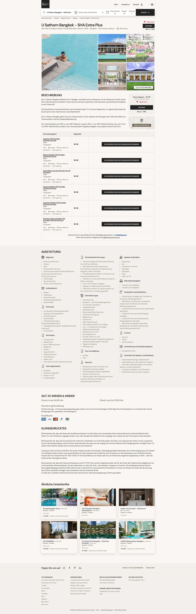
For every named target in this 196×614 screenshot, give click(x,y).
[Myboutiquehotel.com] (45, 4)
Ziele (116, 4)
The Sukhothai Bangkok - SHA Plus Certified (95, 542)
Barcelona (44, 602)
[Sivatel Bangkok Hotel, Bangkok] (59, 497)
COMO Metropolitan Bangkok (132, 541)
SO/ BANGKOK (48, 541)
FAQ (101, 594)
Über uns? (150, 568)
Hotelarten (125, 4)
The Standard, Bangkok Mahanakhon (91, 510)
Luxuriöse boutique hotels (79, 580)
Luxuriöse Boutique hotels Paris (52, 580)
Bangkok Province (66, 18)
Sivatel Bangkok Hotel (51, 509)
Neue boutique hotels (78, 594)
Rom (43, 596)
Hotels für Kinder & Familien (80, 591)
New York (44, 604)
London (44, 585)
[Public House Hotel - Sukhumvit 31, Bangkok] (137, 497)
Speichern (150, 22)
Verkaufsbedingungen (107, 580)
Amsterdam (45, 588)
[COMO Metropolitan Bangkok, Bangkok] (137, 530)
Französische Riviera (48, 583)
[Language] (153, 4)
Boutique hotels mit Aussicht (80, 588)
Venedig (44, 594)
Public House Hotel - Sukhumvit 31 (133, 510)
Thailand (56, 18)
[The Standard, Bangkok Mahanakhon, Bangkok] (98, 497)
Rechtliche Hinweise (107, 583)
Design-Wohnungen (77, 585)
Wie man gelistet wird (136, 580)
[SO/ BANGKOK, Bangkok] (59, 530)
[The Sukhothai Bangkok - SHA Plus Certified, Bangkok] (98, 530)
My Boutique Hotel (46, 18)
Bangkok (75, 18)
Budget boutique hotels (78, 583)
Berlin (43, 591)
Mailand (44, 599)
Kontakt (136, 4)
